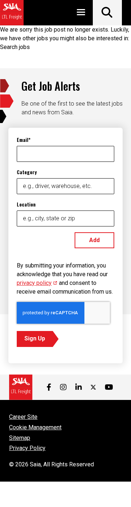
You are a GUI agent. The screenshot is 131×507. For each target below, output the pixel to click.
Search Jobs (107, 12)
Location (26, 204)
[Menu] (81, 13)
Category (27, 172)
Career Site (23, 416)
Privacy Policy (27, 448)
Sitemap (19, 437)
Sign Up (34, 338)
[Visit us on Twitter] (93, 387)
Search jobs (15, 47)
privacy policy (37, 282)
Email (22, 139)
